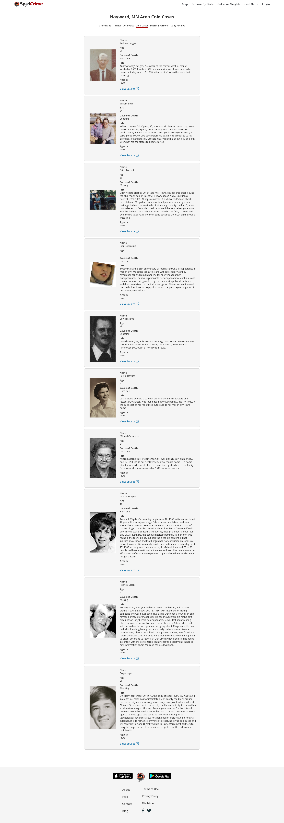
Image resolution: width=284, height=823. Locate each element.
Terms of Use (150, 789)
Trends (117, 25)
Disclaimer (148, 803)
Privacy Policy (150, 796)
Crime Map (105, 25)
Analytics (128, 25)
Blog (125, 811)
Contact (127, 804)
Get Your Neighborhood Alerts (237, 4)
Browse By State (203, 4)
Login (266, 4)
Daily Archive (177, 25)
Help (125, 797)
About (126, 789)
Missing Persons (159, 25)
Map (185, 4)
